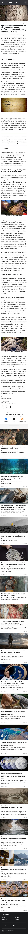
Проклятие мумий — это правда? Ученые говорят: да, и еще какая (13, 594)
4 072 (25, 574)
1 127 (25, 879)
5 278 (25, 515)
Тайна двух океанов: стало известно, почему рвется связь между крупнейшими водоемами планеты (14, 744)
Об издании (4, 919)
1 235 (25, 817)
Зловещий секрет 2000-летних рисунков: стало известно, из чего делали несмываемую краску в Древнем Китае (12, 623)
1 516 (25, 753)
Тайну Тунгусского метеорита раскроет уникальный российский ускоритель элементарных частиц (12, 807)
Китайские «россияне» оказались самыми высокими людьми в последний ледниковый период (13, 652)
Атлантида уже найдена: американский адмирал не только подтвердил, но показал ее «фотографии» (13, 478)
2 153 (25, 691)
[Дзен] (22, 925)
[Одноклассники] (5, 925)
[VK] (14, 925)
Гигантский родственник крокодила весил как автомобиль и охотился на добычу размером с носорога (13, 713)
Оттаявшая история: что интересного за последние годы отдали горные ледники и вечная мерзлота (13, 838)
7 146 (25, 486)
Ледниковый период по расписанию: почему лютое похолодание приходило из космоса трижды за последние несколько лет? (13, 775)
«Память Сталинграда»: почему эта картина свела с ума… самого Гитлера (13, 447)
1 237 (25, 786)
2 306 (25, 662)
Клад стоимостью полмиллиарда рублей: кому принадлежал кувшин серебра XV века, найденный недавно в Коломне (14, 564)
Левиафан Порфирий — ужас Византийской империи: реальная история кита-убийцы (13, 506)
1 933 (25, 722)
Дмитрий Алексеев (6, 398)
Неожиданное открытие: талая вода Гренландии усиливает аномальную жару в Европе (13, 869)
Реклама (3, 917)
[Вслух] (14, 2)
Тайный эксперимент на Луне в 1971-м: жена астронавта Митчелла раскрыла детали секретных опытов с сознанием (14, 683)
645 (26, 910)
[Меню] (2, 2)
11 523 (25, 456)
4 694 (25, 543)
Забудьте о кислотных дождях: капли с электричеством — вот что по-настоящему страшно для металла (13, 900)
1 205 (25, 848)
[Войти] (25, 2)
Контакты (17, 917)
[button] (2, 407)
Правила (17, 919)
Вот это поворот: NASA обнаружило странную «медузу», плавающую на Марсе (13, 535)
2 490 (25, 631)
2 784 (25, 602)
